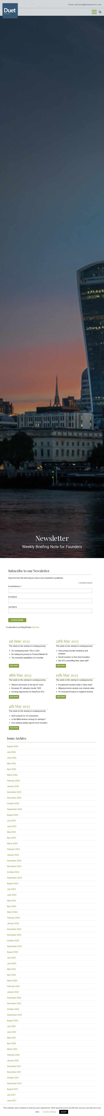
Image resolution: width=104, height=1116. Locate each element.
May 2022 (11, 1038)
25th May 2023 (67, 641)
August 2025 (12, 815)
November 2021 (14, 1072)
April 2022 (11, 1043)
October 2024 (13, 872)
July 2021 (11, 1095)
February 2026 (13, 780)
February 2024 (13, 918)
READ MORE (14, 665)
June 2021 (11, 1100)
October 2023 (13, 940)
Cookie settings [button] (49, 1112)
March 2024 (12, 912)
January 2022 (13, 1060)
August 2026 (12, 746)
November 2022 (14, 1003)
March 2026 (12, 775)
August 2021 (12, 1089)
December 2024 (14, 860)
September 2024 (14, 878)
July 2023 (11, 958)
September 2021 (14, 1083)
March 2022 (12, 1049)
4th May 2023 (19, 706)
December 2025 (14, 792)
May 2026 (11, 763)
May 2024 (11, 900)
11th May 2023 (67, 675)
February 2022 (13, 1055)
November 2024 (14, 866)
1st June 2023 (19, 641)
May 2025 (11, 832)
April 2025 (11, 838)
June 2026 (11, 758)
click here (35, 627)
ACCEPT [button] (64, 1112)
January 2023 (13, 992)
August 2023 (12, 952)
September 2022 (14, 1015)
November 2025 (14, 798)
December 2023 (14, 929)
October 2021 (13, 1078)
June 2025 (11, 826)
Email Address (14, 586)
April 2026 (11, 769)
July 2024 (11, 889)
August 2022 (12, 1020)
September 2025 (14, 809)
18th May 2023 (20, 675)
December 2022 (14, 998)
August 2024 (12, 883)
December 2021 (14, 1066)
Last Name (12, 607)
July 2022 (11, 1026)
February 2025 (13, 849)
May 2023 (11, 969)
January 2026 (13, 786)
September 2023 (14, 946)
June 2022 (11, 1032)
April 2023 (11, 975)
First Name (12, 597)
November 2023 (14, 935)
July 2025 (11, 820)
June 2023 (11, 963)
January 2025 (13, 855)
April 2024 (11, 906)
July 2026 (11, 752)
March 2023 (12, 980)
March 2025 (12, 843)
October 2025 (13, 803)
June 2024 (11, 895)
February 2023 (13, 986)
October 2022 (13, 1009)
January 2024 (13, 923)
